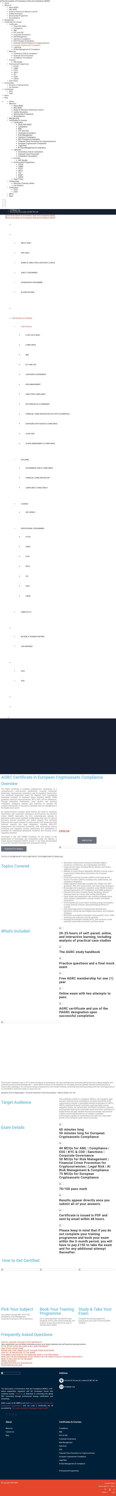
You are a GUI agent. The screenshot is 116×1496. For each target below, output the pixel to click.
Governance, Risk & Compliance (25, 53)
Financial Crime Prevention (23, 56)
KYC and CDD (19, 32)
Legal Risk (17, 47)
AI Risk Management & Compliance (27, 49)
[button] (14, 849)
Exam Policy (13, 81)
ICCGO (16, 66)
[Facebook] (6, 1414)
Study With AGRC (20, 26)
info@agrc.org (15, 210)
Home (7, 3)
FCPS (16, 70)
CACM (16, 79)
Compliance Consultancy (23, 58)
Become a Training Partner (19, 85)
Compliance (18, 28)
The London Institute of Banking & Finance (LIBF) (30, 1408)
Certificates (13, 24)
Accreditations (14, 18)
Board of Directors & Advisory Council (23, 12)
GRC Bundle (18, 62)
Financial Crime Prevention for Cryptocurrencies (31, 43)
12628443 (19, 1394)
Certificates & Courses (13, 22)
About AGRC (13, 7)
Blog (6, 98)
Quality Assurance (16, 14)
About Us (8, 5)
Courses (12, 60)
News (7, 95)
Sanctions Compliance (22, 39)
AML (15, 30)
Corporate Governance (22, 35)
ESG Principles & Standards (24, 41)
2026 (11, 93)
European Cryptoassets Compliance (27, 45)
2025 (11, 91)
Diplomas (12, 51)
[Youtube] (16, 1414)
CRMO (16, 68)
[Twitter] (9, 1414)
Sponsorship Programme (18, 16)
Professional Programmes (19, 64)
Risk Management (20, 37)
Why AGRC (13, 9)
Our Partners (13, 87)
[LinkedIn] (13, 1414)
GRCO (16, 72)
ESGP (16, 77)
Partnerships (9, 83)
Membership (9, 20)
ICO (15, 74)
